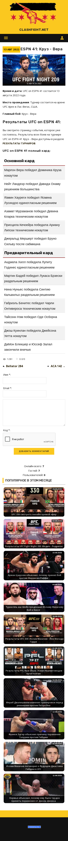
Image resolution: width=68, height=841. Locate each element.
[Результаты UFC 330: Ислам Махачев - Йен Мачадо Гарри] (34, 631)
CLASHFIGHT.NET (33, 30)
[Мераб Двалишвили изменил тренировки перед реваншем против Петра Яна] (34, 695)
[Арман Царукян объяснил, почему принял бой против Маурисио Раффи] (34, 567)
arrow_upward (60, 833)
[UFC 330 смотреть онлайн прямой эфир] (34, 504)
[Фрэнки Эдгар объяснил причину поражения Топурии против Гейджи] (34, 726)
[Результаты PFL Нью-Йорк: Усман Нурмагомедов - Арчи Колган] (34, 663)
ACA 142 (56, 366)
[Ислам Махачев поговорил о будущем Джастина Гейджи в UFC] (34, 758)
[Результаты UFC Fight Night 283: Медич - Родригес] (34, 535)
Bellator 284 (14, 366)
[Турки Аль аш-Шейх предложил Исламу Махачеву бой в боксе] (34, 599)
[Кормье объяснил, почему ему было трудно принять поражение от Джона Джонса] (34, 790)
